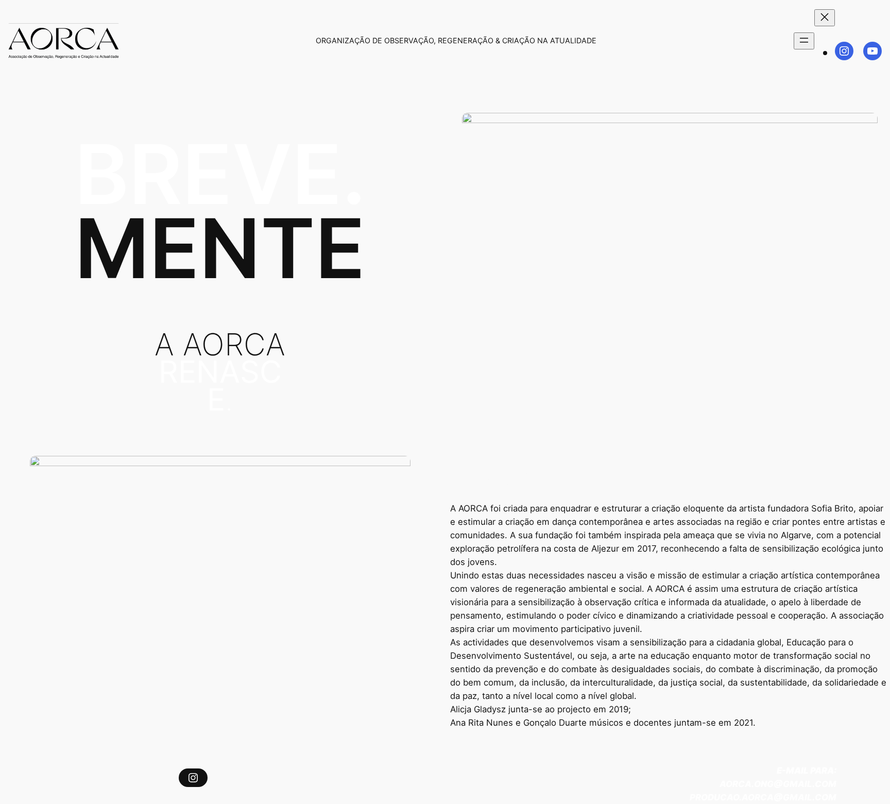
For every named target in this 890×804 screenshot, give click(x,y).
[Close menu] (824, 17)
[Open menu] (804, 40)
